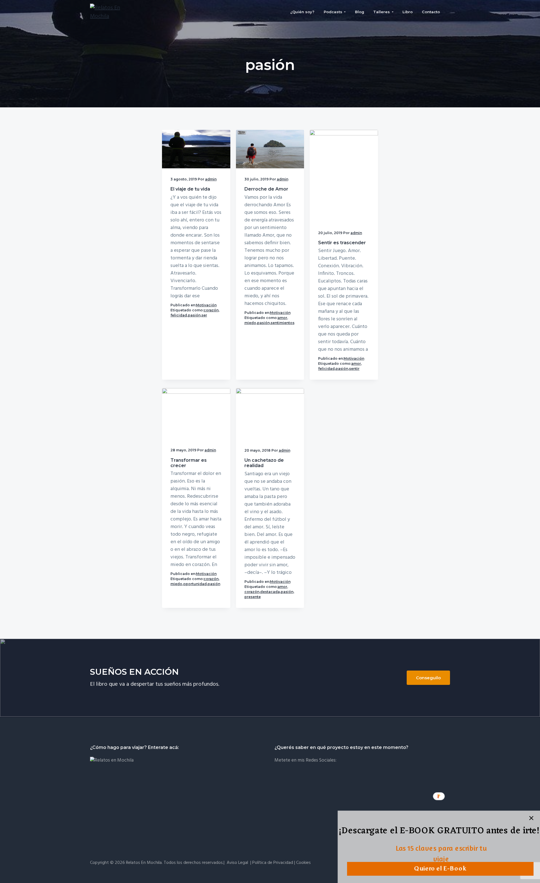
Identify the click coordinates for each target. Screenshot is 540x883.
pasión (194, 315)
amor (282, 318)
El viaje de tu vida (190, 189)
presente (252, 597)
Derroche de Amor (266, 189)
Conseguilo (428, 677)
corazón (211, 310)
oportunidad (195, 584)
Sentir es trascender (342, 242)
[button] (439, 831)
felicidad (178, 315)
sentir (354, 368)
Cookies (303, 862)
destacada (270, 592)
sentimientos (282, 323)
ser (204, 315)
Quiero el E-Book (440, 868)
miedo (250, 323)
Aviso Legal (237, 862)
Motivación (206, 305)
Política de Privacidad (272, 862)
